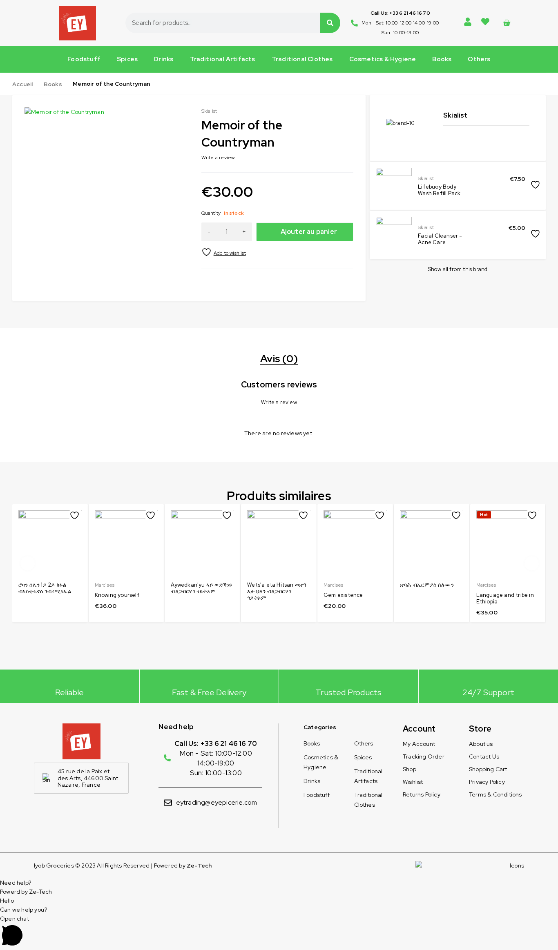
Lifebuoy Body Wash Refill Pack (439, 190)
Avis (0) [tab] (279, 358)
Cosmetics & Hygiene (382, 59)
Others (479, 59)
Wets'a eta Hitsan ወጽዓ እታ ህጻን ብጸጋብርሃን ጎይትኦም (276, 591)
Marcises (105, 585)
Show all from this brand (458, 269)
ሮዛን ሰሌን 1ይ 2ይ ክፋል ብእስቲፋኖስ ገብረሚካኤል (44, 588)
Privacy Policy (487, 781)
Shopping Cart (488, 769)
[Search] (330, 23)
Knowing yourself (117, 595)
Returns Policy (421, 794)
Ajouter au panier (309, 231)
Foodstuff (83, 59)
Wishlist (413, 781)
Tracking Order (423, 756)
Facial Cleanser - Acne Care (440, 239)
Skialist (426, 178)
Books (441, 59)
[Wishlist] (224, 252)
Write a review (218, 157)
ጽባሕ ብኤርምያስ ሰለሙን (427, 584)
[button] (177, 118)
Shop (409, 769)
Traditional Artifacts (222, 59)
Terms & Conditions (495, 794)
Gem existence (343, 595)
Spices (127, 59)
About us (481, 744)
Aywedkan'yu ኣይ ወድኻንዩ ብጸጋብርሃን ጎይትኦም (201, 588)
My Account (419, 744)
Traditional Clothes (302, 59)
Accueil (22, 84)
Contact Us (484, 756)
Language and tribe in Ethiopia (505, 598)
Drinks (163, 59)
